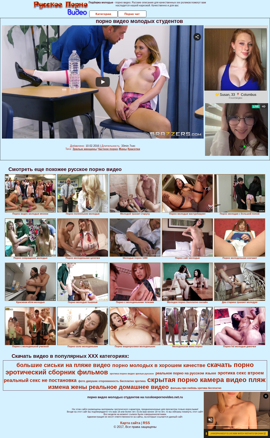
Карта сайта (130, 423)
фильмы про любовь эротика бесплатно (195, 388)
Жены (123, 149)
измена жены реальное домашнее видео (108, 387)
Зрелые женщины (85, 149)
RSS (146, 423)
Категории (103, 14)
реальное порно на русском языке (185, 373)
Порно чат (132, 14)
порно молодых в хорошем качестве (158, 365)
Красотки (134, 149)
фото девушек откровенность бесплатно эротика (112, 381)
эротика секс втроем (241, 372)
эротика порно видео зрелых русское (132, 373)
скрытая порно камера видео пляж (206, 379)
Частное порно (108, 149)
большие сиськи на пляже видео (63, 365)
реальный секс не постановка (40, 380)
